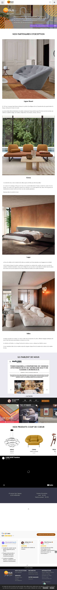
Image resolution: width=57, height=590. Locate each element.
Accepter (52, 588)
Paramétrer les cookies (46, 575)
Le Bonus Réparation (46, 581)
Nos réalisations (18, 580)
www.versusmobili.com (47, 578)
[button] (1, 552)
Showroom (31, 579)
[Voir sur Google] (22, 542)
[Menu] (2, 2)
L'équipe (16, 579)
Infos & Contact (45, 577)
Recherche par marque (33, 574)
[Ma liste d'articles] (50, 2)
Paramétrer (45, 588)
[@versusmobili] (9, 401)
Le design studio (18, 577)
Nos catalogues (18, 572)
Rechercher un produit (33, 572)
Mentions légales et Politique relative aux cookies (48, 573)
